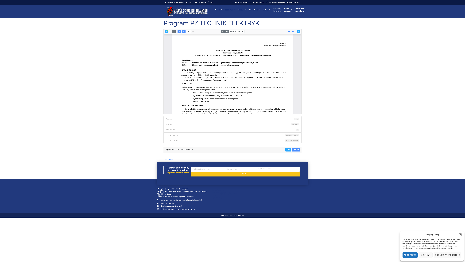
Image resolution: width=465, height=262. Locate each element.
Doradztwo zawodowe (299, 10)
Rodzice (241, 10)
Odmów (425, 255)
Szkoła (217, 10)
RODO (222, 194)
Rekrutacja (253, 10)
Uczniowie (229, 10)
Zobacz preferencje (447, 255)
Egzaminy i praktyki (277, 10)
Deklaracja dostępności (233, 194)
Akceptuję (410, 255)
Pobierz (296, 150)
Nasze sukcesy (287, 10)
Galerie (266, 10)
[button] (460, 234)
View (288, 150)
